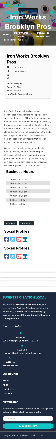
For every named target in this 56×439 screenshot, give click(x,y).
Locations (8, 389)
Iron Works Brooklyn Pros (19, 94)
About (6, 384)
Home (6, 34)
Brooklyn (18, 32)
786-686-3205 (10, 365)
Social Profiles (14, 87)
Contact (7, 393)
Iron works (26, 223)
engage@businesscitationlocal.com (22, 353)
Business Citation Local (13, 13)
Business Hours (14, 83)
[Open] (51, 13)
